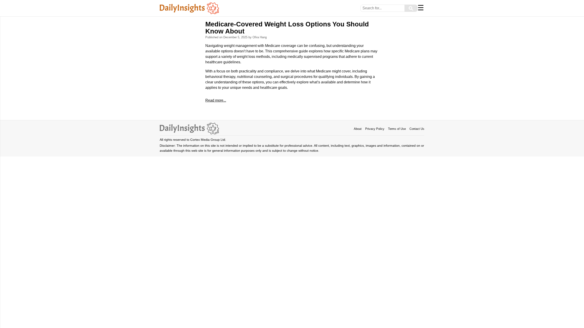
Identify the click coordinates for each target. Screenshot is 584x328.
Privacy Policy (374, 129)
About (358, 129)
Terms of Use (397, 129)
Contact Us (416, 129)
